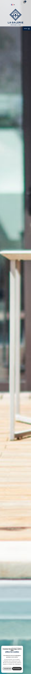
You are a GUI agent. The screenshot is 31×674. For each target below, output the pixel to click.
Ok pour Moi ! (17, 668)
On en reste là (15, 648)
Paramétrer (7, 668)
